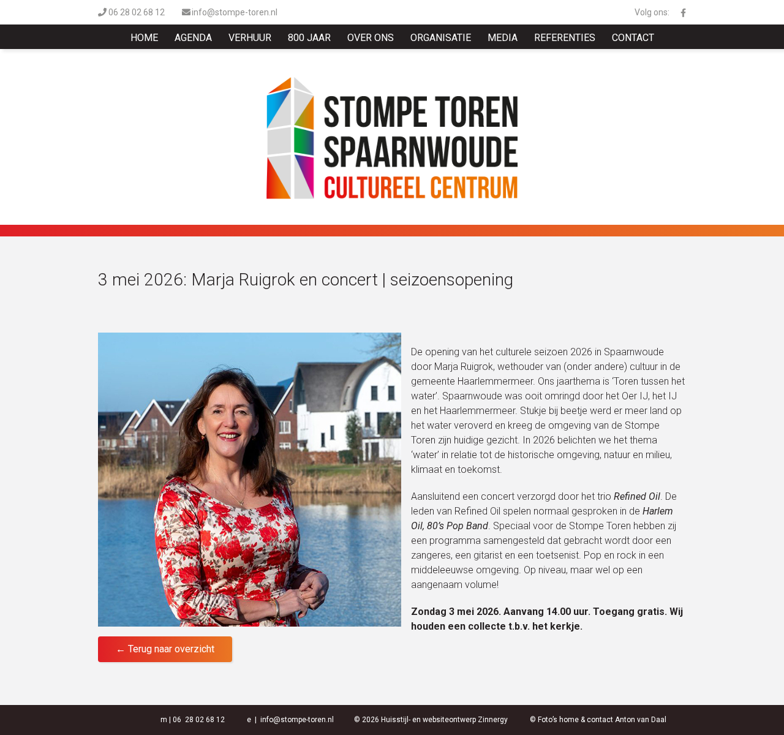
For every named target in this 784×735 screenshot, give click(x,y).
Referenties (564, 37)
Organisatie (440, 37)
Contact (633, 37)
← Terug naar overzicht (165, 649)
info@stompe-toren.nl (234, 12)
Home (144, 37)
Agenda (193, 37)
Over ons (370, 37)
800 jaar (309, 37)
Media (503, 37)
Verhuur (249, 37)
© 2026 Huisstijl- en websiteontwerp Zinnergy (431, 719)
